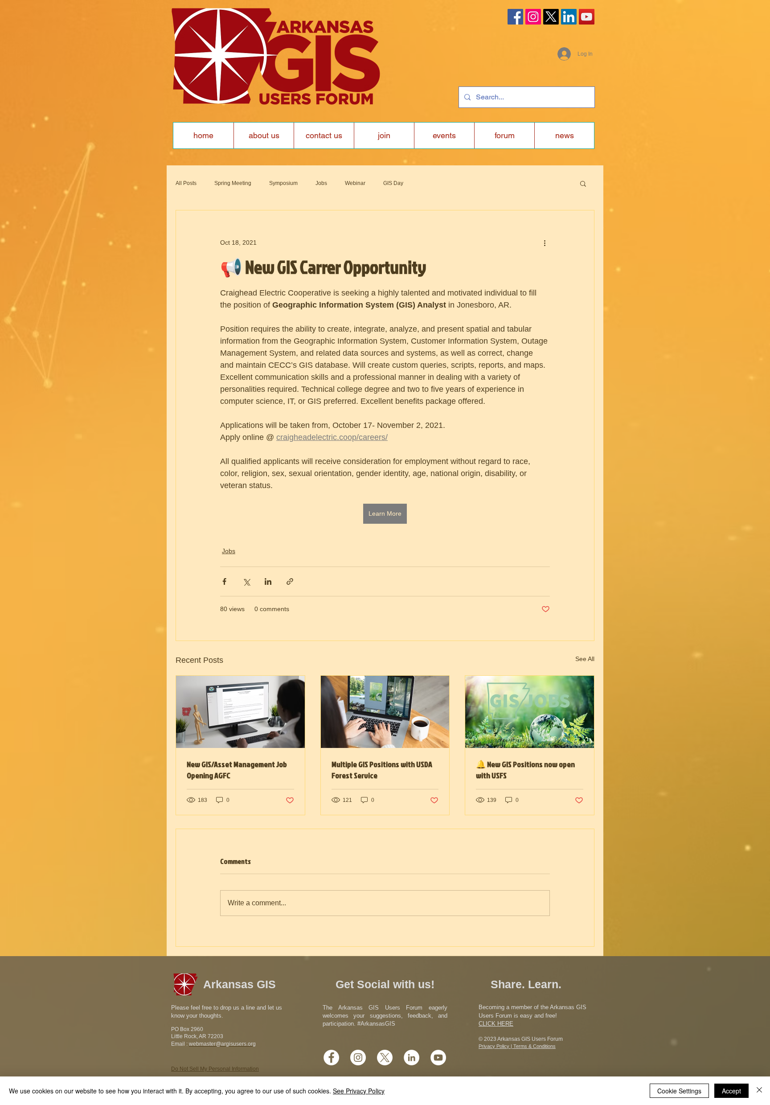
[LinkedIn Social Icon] (569, 17)
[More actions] (544, 242)
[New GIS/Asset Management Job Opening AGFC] (240, 712)
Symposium (283, 183)
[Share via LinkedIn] (268, 581)
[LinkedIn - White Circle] (411, 1057)
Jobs (321, 183)
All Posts (186, 183)
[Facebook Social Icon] (515, 17)
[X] (551, 17)
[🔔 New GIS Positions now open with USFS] (529, 712)
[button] (583, 183)
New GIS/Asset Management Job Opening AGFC (237, 770)
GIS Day (393, 183)
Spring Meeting (232, 183)
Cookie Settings (679, 1090)
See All (584, 658)
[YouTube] (586, 17)
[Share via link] (290, 581)
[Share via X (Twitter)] (246, 581)
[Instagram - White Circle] (358, 1057)
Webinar (355, 183)
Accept (731, 1090)
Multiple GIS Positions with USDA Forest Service (382, 770)
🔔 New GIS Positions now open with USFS (525, 770)
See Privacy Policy (359, 1090)
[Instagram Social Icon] (533, 17)
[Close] (759, 1091)
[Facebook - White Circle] (331, 1057)
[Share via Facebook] (224, 581)
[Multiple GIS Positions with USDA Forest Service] (385, 712)
